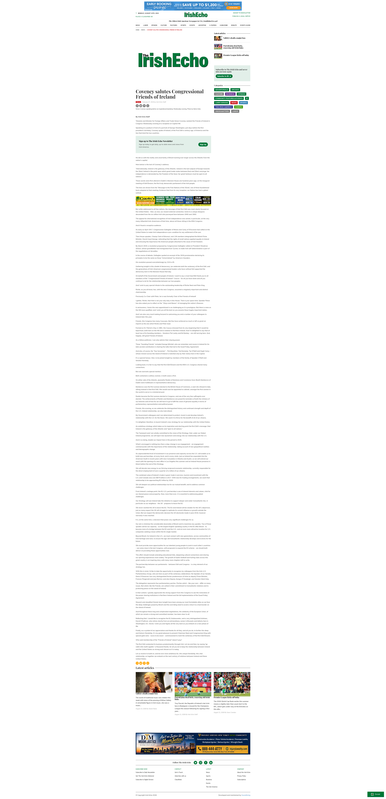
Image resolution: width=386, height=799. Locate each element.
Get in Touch (179, 772)
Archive (235, 90)
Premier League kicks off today (236, 55)
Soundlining (246, 795)
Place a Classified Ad (144, 16)
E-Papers (213, 25)
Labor (145, 25)
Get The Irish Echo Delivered (145, 776)
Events (192, 25)
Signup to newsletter (241, 13)
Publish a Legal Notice (241, 16)
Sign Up (203, 144)
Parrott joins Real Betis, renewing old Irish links (233, 47)
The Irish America (211, 787)
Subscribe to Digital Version (144, 780)
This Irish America (223, 107)
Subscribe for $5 (223, 76)
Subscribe (224, 25)
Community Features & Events (229, 98)
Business (230, 94)
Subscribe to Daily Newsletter (145, 772)
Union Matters (222, 111)
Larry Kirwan (221, 103)
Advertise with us (180, 776)
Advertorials (221, 90)
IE (247, 98)
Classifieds (178, 780)
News (138, 25)
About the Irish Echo (243, 772)
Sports (183, 25)
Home (137, 30)
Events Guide (245, 25)
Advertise (202, 25)
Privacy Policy (241, 776)
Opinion (154, 25)
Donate (234, 25)
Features (173, 25)
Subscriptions (241, 780)
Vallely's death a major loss (234, 38)
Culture (164, 25)
